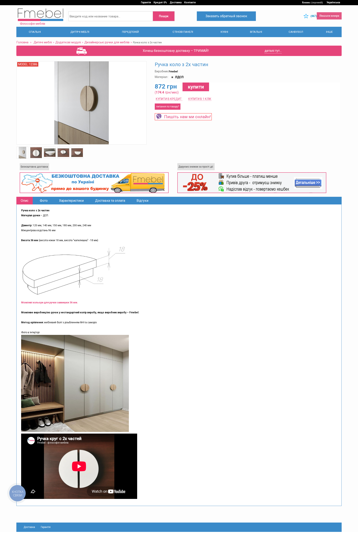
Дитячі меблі (40, 42)
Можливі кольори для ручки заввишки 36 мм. (49, 302)
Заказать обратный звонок (226, 16)
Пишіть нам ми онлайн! (186, 116)
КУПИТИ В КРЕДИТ (169, 98)
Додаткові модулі (63, 42)
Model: (23, 64)
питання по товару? (167, 106)
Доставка (175, 2)
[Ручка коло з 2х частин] (22, 152)
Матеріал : (162, 76)
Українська (333, 2)
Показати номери (329, 15)
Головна (21, 42)
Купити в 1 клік (199, 98)
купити (196, 87)
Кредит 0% (160, 2)
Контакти (190, 2)
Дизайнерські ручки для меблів (99, 42)
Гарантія (146, 2)
